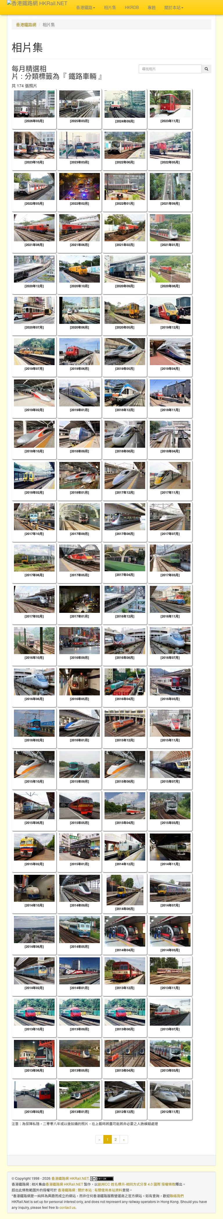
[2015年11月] (170, 740)
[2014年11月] (170, 864)
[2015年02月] (34, 864)
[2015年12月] (124, 740)
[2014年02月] (34, 988)
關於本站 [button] (172, 7)
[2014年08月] (124, 908)
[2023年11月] (170, 121)
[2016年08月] (124, 657)
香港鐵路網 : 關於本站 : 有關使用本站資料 (90, 1189)
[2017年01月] (79, 616)
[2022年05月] (170, 162)
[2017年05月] (79, 575)
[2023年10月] (34, 162)
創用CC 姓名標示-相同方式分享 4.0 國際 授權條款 (136, 1183)
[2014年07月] (170, 905)
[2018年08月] (124, 451)
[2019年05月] (124, 368)
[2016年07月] (170, 657)
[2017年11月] (170, 492)
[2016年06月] (34, 699)
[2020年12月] (34, 286)
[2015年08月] (124, 781)
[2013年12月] (124, 988)
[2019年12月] (170, 327)
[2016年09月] (79, 657)
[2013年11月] (170, 988)
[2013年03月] (170, 1070)
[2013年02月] (34, 1111)
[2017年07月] (170, 533)
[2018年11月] (170, 410)
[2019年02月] (34, 410)
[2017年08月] (124, 533)
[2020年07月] (34, 327)
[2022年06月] (124, 162)
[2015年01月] (79, 864)
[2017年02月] (34, 616)
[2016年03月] (170, 699)
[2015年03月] (170, 822)
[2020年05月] (124, 327)
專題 (152, 7)
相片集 (110, 7)
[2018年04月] (170, 451)
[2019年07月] (34, 368)
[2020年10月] (79, 286)
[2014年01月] (79, 988)
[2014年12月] (124, 864)
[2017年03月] (170, 575)
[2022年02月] (79, 203)
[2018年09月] (79, 451)
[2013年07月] (170, 1029)
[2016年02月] (34, 740)
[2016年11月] (170, 616)
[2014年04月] (124, 950)
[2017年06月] (34, 575)
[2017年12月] (124, 492)
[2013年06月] (34, 1070)
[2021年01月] (170, 244)
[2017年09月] (79, 533)
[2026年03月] (34, 121)
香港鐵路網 (26, 24)
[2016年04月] (124, 699)
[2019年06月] (79, 368)
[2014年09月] (79, 905)
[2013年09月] (79, 1029)
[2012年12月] (124, 1111)
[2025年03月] (79, 121)
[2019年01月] (79, 410)
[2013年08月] (124, 1029)
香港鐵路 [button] (84, 7)
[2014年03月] (170, 950)
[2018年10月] (34, 451)
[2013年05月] (79, 1070)
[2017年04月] (124, 574)
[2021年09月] (170, 203)
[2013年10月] (34, 1029)
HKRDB (132, 7)
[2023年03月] (79, 162)
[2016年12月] (124, 616)
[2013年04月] (124, 1070)
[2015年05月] (79, 822)
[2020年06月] (79, 327)
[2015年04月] (124, 822)
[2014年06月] (34, 946)
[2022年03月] (34, 203)
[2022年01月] (124, 203)
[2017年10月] (34, 533)
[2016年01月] (79, 740)
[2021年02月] (124, 244)
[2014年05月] (79, 946)
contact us (67, 1207)
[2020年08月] (170, 286)
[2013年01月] (79, 1111)
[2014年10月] (34, 905)
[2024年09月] (124, 121)
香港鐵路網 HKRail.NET (70, 1178)
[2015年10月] (34, 781)
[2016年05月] (79, 699)
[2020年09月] (124, 286)
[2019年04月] (170, 368)
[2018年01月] (79, 492)
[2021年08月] (34, 244)
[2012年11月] (170, 1111)
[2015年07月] (170, 781)
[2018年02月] (34, 492)
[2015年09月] (79, 781)
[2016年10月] (34, 657)
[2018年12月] (124, 410)
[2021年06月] (79, 244)
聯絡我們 (177, 1195)
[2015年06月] (34, 822)
